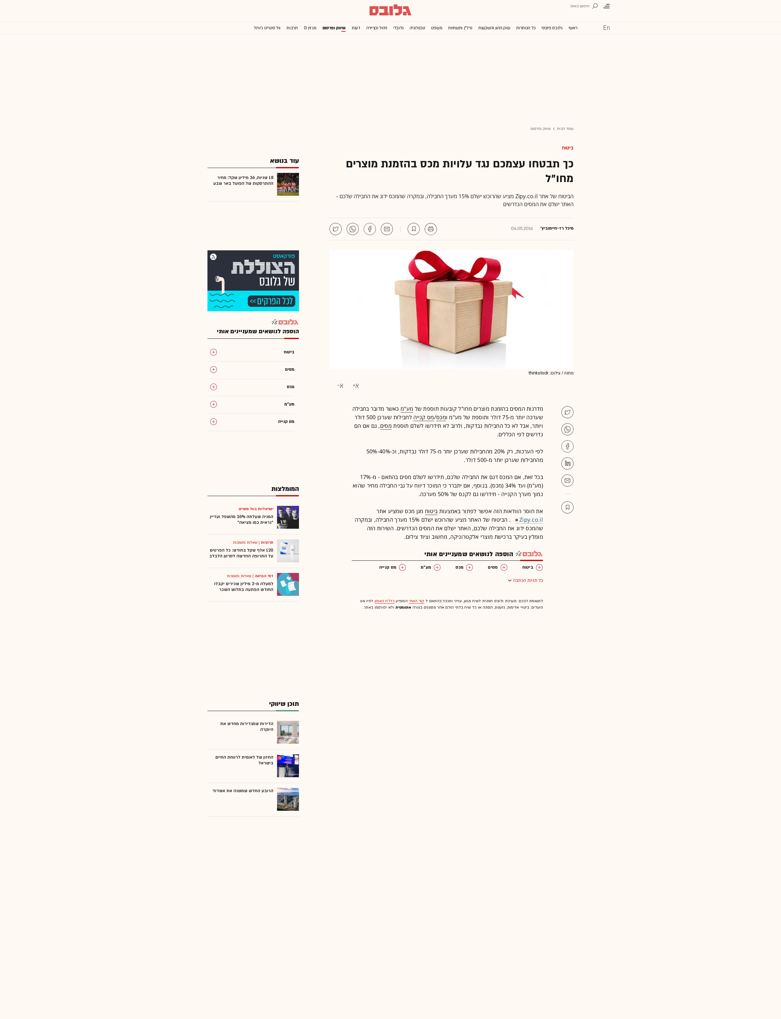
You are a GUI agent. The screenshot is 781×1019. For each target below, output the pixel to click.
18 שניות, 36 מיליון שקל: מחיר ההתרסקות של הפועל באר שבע (243, 180)
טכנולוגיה (417, 28)
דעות (356, 28)
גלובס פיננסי (552, 28)
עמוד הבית (565, 128)
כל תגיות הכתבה (528, 580)
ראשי (573, 28)
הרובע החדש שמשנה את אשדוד (242, 791)
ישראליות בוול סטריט (256, 508)
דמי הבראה (264, 576)
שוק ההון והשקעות (494, 28)
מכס (441, 417)
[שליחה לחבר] (387, 229)
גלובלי (398, 28)
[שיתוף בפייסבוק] (370, 229)
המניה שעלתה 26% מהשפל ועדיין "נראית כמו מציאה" (241, 519)
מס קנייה (423, 417)
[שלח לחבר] (567, 480)
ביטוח (568, 148)
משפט (436, 28)
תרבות (292, 28)
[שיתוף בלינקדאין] (567, 463)
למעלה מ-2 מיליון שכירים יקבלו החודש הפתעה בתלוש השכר (243, 586)
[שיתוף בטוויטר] (335, 229)
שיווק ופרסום (334, 28)
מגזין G (310, 28)
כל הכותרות (525, 28)
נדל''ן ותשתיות (460, 28)
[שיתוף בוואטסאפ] (353, 229)
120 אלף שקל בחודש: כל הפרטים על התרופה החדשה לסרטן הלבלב (241, 553)
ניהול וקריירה (376, 28)
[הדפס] (431, 229)
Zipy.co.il (531, 519)
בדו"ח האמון (384, 601)
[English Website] (606, 27)
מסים (386, 425)
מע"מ (407, 408)
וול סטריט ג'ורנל (267, 28)
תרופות (267, 542)
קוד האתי (416, 601)
